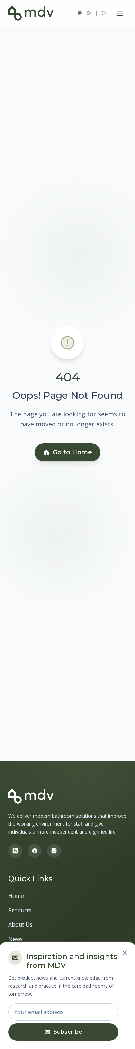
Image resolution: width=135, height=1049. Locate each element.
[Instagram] (54, 851)
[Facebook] (35, 851)
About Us (20, 924)
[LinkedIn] (15, 851)
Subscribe (67, 1032)
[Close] (124, 952)
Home (16, 896)
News (15, 939)
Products (20, 910)
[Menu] (120, 13)
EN (104, 13)
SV (89, 13)
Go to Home (72, 452)
